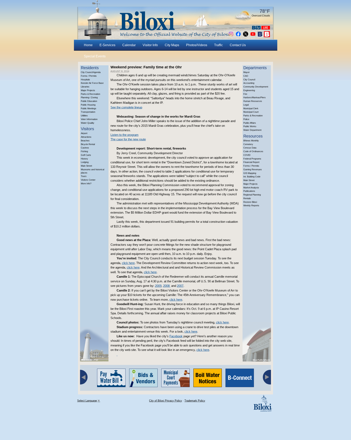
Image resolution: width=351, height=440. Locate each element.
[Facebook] (238, 36)
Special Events (95, 56)
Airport (84, 133)
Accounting (248, 83)
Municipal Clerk (250, 108)
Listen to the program (124, 134)
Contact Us (238, 45)
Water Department (252, 130)
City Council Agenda (91, 72)
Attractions (86, 137)
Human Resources (252, 101)
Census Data (249, 147)
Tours (84, 176)
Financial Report (251, 162)
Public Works (249, 126)
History (84, 158)
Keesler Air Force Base (92, 83)
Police (246, 119)
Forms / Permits (89, 76)
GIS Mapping (249, 173)
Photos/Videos (196, 45)
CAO (245, 76)
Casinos (85, 147)
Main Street (86, 166)
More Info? (86, 183)
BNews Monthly (251, 140)
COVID (246, 155)
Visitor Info (150, 45)
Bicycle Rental (88, 144)
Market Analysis (251, 187)
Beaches (85, 140)
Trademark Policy (194, 400)
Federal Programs (252, 158)
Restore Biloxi (250, 202)
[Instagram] (231, 36)
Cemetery (248, 144)
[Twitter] (245, 36)
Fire (245, 94)
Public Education (89, 101)
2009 (158, 285)
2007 (180, 285)
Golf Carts (86, 155)
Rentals (247, 198)
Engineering (249, 90)
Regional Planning (252, 194)
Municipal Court (251, 112)
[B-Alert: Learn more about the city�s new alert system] (267, 36)
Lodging (85, 162)
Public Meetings (88, 108)
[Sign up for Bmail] (260, 36)
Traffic (218, 45)
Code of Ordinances (253, 151)
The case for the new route (128, 139)
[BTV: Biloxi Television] (256, 28)
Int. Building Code (251, 176)
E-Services (107, 45)
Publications (249, 191)
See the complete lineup (126, 107)
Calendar (129, 45)
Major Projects (88, 90)
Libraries (85, 86)
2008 (166, 285)
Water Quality (87, 123)
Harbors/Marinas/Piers (254, 97)
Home (88, 45)
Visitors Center (88, 180)
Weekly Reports (251, 205)
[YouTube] (253, 36)
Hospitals (85, 79)
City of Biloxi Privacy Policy (165, 400)
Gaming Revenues (252, 169)
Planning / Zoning (89, 97)
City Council (249, 79)
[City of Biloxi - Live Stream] (265, 28)
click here (128, 263)
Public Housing (88, 105)
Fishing (84, 151)
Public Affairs (249, 123)
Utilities (84, 115)
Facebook (176, 336)
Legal (246, 105)
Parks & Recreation (90, 94)
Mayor (246, 72)
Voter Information (89, 119)
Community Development (255, 86)
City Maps (172, 45)
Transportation (88, 112)
